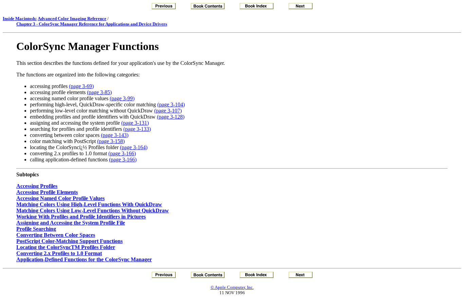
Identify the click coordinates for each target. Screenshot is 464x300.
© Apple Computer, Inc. (232, 287)
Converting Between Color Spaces (55, 235)
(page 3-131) (135, 123)
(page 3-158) (111, 141)
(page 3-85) (99, 92)
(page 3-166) (122, 153)
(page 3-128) (170, 117)
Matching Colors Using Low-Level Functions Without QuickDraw (92, 210)
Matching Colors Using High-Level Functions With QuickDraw (89, 204)
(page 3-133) (137, 129)
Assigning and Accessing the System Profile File (70, 223)
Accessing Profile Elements (47, 192)
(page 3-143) (114, 135)
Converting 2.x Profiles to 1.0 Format (59, 253)
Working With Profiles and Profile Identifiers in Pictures (81, 216)
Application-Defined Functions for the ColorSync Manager (84, 259)
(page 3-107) (168, 110)
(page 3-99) (122, 98)
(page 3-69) (81, 86)
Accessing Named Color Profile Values (60, 198)
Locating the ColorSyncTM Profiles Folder (65, 247)
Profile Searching (36, 229)
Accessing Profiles (36, 186)
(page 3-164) (133, 147)
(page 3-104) (171, 104)
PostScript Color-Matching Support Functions (69, 241)
